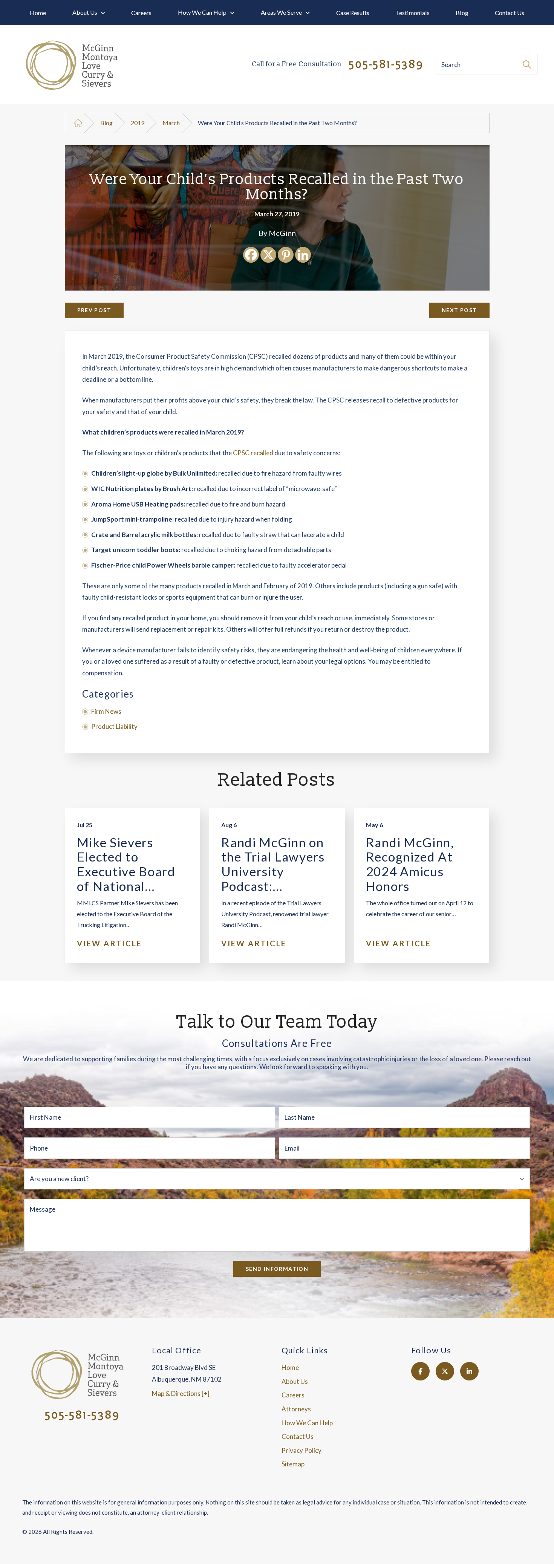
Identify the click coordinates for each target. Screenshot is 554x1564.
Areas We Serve (281, 12)
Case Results (352, 12)
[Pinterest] (286, 255)
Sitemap (293, 1464)
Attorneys (296, 1409)
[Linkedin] (303, 255)
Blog (462, 12)
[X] (268, 255)
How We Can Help (202, 12)
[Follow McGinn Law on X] (445, 1371)
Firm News (106, 711)
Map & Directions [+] (181, 1393)
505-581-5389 (338, 64)
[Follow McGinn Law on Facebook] (420, 1371)
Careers (141, 12)
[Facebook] (251, 255)
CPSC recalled (253, 453)
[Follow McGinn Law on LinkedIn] (469, 1371)
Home (38, 12)
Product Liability (114, 726)
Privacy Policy (301, 1450)
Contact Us (509, 12)
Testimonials (413, 12)
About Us (84, 12)
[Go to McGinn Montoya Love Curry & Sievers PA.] (78, 123)
